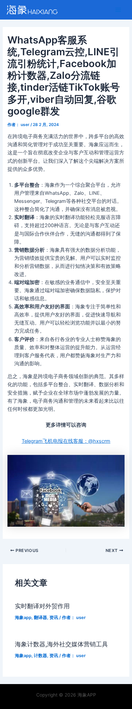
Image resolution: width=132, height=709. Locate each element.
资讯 (53, 617)
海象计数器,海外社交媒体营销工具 (61, 644)
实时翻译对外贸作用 (42, 606)
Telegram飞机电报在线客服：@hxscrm (66, 441)
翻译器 (40, 617)
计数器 (40, 655)
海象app (23, 617)
